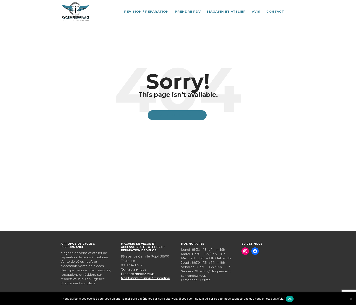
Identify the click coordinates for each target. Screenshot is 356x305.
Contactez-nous (133, 269)
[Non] (351, 299)
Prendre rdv (188, 11)
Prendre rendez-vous (137, 274)
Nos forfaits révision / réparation (145, 278)
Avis (256, 11)
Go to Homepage (179, 115)
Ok (290, 298)
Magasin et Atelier (226, 11)
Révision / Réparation (146, 11)
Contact (275, 11)
